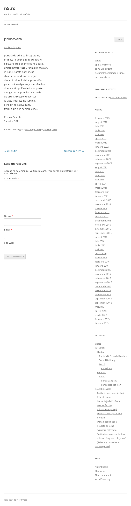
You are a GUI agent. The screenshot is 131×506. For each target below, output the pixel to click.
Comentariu (12, 178)
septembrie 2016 (103, 232)
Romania (101, 372)
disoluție (10, 151)
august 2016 (101, 237)
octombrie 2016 (103, 228)
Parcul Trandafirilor (111, 384)
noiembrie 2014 (103, 290)
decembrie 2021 (103, 150)
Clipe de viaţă (104, 397)
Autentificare (101, 466)
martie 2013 (101, 315)
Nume (8, 216)
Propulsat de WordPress (15, 499)
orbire (98, 60)
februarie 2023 (102, 118)
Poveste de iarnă (105, 425)
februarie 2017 (102, 212)
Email (8, 229)
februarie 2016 (102, 261)
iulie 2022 (99, 126)
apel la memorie (103, 64)
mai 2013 (99, 306)
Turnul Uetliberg (107, 360)
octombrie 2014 (103, 294)
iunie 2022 (100, 130)
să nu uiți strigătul (104, 68)
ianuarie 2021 (101, 196)
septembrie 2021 (103, 163)
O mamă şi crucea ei (107, 421)
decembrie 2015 (103, 269)
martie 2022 (101, 142)
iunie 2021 (100, 175)
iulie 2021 (99, 171)
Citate (98, 343)
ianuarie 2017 (101, 216)
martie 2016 (101, 257)
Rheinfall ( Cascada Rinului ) (113, 356)
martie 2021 (101, 187)
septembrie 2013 (103, 302)
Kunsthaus (106, 368)
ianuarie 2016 (101, 265)
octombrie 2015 (103, 278)
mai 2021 (99, 179)
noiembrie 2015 (103, 273)
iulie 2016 (99, 241)
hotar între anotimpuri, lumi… (110, 72)
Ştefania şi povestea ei (108, 442)
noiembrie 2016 (103, 224)
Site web (9, 242)
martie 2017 (101, 208)
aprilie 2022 (100, 138)
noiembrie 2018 (103, 204)
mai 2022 (99, 134)
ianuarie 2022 (101, 146)
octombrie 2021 (103, 159)
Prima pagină (11, 24)
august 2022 (101, 122)
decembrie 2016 (103, 220)
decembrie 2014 (103, 286)
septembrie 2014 (103, 298)
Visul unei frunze (118, 97)
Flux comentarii (103, 475)
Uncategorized (32, 129)
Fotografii (100, 347)
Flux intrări (100, 470)
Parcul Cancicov (109, 380)
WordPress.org (102, 479)
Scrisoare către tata (107, 429)
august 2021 (101, 167)
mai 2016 (99, 249)
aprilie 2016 (100, 253)
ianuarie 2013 (101, 323)
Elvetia (100, 351)
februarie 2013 (102, 319)
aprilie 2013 (100, 310)
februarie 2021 (102, 191)
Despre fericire (104, 405)
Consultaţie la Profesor (108, 401)
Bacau (102, 376)
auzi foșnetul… (102, 76)
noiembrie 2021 (103, 154)
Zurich (102, 364)
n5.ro (10, 8)
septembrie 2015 (103, 282)
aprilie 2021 (100, 183)
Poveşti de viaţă (103, 388)
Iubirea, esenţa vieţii (107, 409)
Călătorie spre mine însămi (110, 393)
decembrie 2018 (103, 200)
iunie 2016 (100, 245)
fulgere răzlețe (74, 151)
